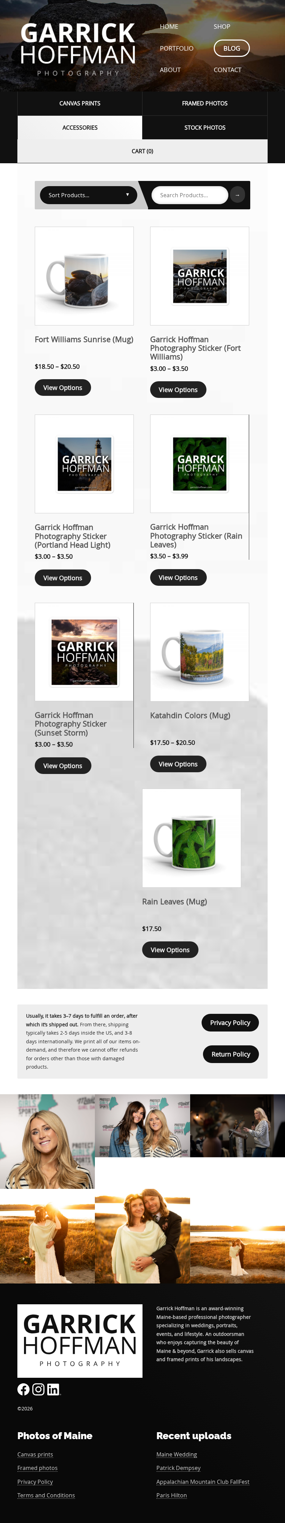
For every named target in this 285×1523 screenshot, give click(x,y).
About (170, 70)
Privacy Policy (230, 1022)
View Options (62, 387)
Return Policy (231, 1054)
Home (169, 26)
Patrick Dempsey (178, 1468)
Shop (222, 26)
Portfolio (177, 48)
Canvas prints (35, 1454)
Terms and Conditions (46, 1495)
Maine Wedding (176, 1454)
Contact (228, 70)
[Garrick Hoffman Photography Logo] (78, 81)
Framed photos (37, 1468)
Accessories (80, 127)
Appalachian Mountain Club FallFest (203, 1482)
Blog (231, 48)
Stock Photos (205, 127)
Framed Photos (205, 103)
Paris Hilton (171, 1495)
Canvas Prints (79, 103)
